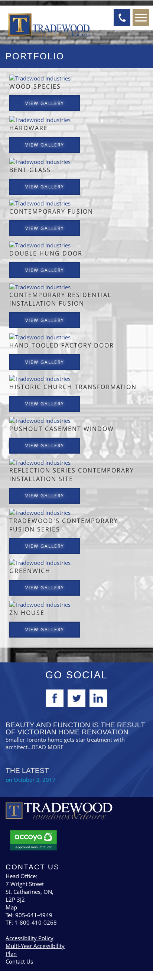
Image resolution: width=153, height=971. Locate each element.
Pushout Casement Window (61, 429)
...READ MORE (45, 747)
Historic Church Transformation (73, 387)
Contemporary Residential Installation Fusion (60, 299)
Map (11, 907)
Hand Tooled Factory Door (61, 345)
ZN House (27, 613)
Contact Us (19, 961)
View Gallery (44, 103)
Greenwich (30, 571)
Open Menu (141, 17)
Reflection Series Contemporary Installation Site (71, 474)
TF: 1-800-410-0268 (31, 922)
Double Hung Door (45, 253)
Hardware (28, 128)
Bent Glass (30, 170)
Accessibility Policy (29, 938)
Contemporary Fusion (51, 211)
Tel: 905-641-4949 (29, 915)
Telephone (122, 17)
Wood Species (35, 86)
